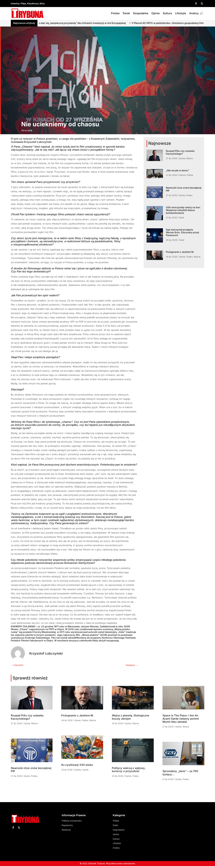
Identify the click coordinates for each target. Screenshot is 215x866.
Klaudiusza (32, 3)
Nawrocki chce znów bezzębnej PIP (183, 189)
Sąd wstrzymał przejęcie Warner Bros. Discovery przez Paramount (182, 232)
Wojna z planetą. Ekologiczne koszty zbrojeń (130, 717)
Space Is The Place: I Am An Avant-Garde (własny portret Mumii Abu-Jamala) (180, 718)
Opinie (155, 13)
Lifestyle (180, 13)
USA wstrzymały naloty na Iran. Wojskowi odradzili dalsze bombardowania (183, 210)
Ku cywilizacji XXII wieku (77, 764)
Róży (42, 3)
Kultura (167, 13)
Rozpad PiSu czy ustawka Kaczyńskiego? (180, 152)
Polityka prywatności (72, 820)
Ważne (189, 158)
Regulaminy (67, 825)
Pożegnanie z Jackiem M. (180, 251)
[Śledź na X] (201, 3)
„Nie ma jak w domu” (177, 170)
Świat (126, 13)
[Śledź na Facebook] (196, 3)
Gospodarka (140, 13)
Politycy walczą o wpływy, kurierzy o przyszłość (129, 770)
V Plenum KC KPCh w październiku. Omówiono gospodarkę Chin (112, 23)
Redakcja (66, 829)
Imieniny (15, 3)
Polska (115, 13)
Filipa (23, 3)
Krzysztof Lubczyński (46, 653)
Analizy (194, 13)
